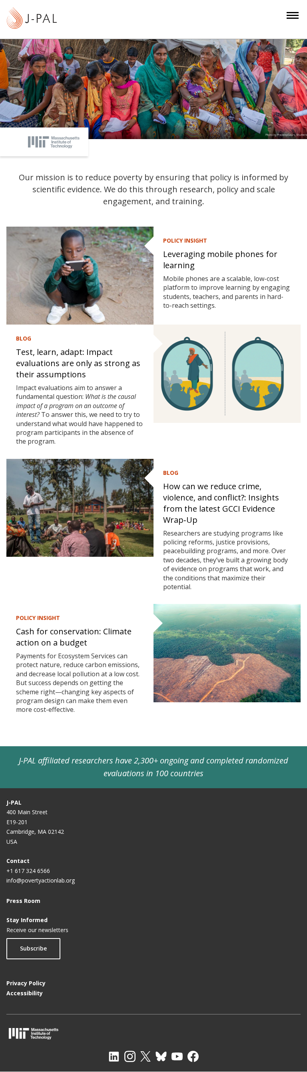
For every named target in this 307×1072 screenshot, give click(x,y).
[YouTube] (177, 1056)
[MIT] (153, 1033)
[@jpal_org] (130, 1056)
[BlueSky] (161, 1056)
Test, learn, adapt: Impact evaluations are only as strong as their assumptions (78, 363)
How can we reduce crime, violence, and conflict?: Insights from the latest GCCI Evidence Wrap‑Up (221, 503)
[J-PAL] (31, 19)
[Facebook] (193, 1056)
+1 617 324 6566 (28, 871)
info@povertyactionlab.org (40, 880)
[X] (145, 1056)
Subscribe (33, 948)
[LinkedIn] (114, 1056)
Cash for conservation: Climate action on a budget (74, 637)
